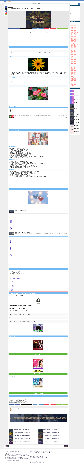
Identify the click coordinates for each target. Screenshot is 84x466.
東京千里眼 (25, 455)
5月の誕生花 (12, 284)
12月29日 (11, 208)
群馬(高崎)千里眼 (15, 455)
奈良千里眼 (26, 458)
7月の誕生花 (12, 286)
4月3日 (11, 243)
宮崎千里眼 (16, 460)
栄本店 (14, 457)
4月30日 (11, 221)
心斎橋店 (21, 458)
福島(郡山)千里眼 (25, 454)
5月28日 (11, 222)
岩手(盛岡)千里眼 (17, 454)
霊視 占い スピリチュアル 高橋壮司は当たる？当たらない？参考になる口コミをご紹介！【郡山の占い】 (40, 452)
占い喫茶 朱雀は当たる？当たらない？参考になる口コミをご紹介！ (16, 400)
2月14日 (11, 242)
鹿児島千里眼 (18, 460)
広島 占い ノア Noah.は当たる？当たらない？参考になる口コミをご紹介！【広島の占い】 (38, 462)
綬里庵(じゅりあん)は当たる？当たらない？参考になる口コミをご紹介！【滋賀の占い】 (38, 457)
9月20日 (11, 227)
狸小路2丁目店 (12, 454)
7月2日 (11, 249)
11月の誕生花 (12, 289)
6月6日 (11, 248)
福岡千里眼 (9, 460)
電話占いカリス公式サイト (38, 354)
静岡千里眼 (10, 457)
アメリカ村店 (19, 458)
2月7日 (11, 241)
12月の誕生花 (12, 290)
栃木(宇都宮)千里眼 (12, 455)
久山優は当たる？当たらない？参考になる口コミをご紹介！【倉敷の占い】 (37, 456)
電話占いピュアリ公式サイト (38, 373)
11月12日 (11, 254)
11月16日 (11, 229)
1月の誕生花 (12, 281)
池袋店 (26, 455)
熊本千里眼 (11, 460)
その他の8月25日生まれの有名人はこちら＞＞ (14, 278)
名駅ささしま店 (16, 457)
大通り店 (14, 454)
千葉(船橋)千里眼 (22, 455)
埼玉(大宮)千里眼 (18, 455)
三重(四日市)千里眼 (20, 457)
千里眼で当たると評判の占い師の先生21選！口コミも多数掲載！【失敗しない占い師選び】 (13, 451)
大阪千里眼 (13, 458)
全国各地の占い (71, 8)
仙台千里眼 (20, 454)
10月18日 (11, 228)
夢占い (70, 11)
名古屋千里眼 (12, 457)
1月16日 (11, 240)
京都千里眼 (11, 458)
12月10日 (11, 256)
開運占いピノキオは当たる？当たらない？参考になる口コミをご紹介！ (17, 402)
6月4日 (11, 247)
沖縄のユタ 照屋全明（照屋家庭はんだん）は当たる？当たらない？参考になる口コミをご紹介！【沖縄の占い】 (40, 451)
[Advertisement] (38, 40)
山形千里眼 (22, 454)
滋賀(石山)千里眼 (8, 458)
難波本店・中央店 (16, 458)
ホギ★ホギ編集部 (16, 408)
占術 (70, 16)
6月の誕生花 (12, 285)
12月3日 (11, 255)
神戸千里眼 (24, 458)
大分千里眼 (13, 460)
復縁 (70, 19)
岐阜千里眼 (8, 457)
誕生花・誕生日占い (72, 13)
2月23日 (11, 220)
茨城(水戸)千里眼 (8, 455)
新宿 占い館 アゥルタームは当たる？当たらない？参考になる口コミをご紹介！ (18, 401)
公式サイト (38, 393)
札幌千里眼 (9, 454)
